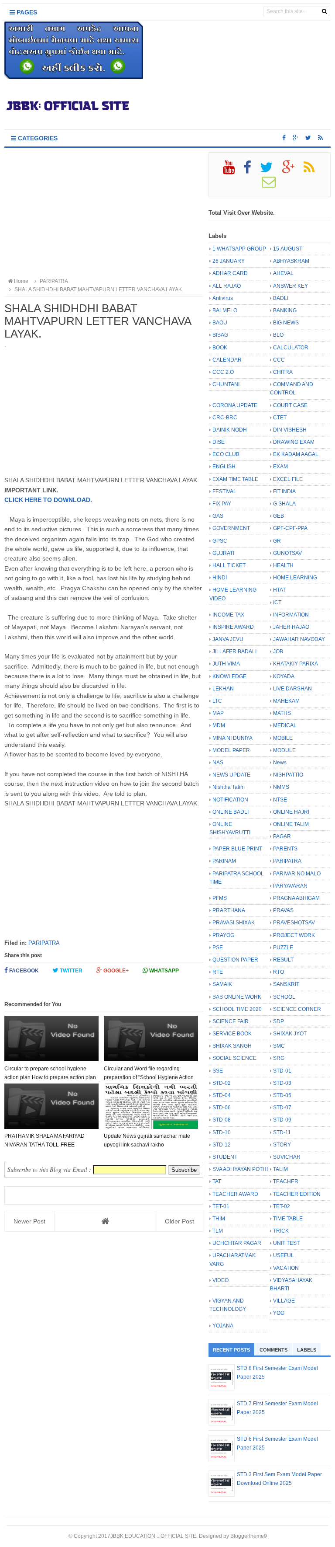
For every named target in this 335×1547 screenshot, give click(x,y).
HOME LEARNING (295, 578)
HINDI (219, 578)
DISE (218, 442)
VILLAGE (284, 1301)
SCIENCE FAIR (230, 1021)
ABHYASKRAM (291, 261)
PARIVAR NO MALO (297, 874)
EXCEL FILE (288, 479)
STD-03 (282, 1083)
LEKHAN (223, 689)
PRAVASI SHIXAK (233, 923)
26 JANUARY (228, 261)
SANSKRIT (286, 984)
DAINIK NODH (229, 430)
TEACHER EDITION (297, 1194)
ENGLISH (224, 466)
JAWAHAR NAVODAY (299, 639)
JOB (278, 651)
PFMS (219, 898)
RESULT (283, 960)
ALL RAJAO (226, 286)
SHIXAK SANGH (232, 1046)
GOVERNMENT (231, 528)
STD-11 (282, 1132)
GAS (217, 516)
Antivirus (222, 298)
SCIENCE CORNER (297, 1009)
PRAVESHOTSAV (294, 923)
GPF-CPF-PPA (290, 528)
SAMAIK (222, 984)
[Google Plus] (292, 170)
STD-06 (221, 1108)
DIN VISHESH (290, 430)
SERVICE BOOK (232, 1034)
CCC (279, 360)
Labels (306, 1349)
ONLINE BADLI (230, 812)
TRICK (281, 1231)
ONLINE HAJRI (291, 812)
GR (277, 541)
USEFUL (283, 1255)
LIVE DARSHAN (292, 689)
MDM (218, 725)
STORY (282, 1145)
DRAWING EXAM (293, 442)
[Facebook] (251, 170)
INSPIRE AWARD (233, 627)
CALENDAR (227, 360)
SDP (278, 1021)
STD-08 (221, 1120)
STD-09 (282, 1120)
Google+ (115, 971)
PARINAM (224, 861)
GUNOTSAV (287, 553)
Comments (273, 1349)
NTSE (280, 800)
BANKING (285, 310)
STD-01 (282, 1071)
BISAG (220, 335)
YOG (278, 1313)
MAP (218, 713)
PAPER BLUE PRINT (237, 849)
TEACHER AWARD (235, 1194)
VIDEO (220, 1280)
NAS (217, 763)
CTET (280, 418)
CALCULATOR (290, 348)
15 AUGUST (287, 249)
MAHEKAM (286, 701)
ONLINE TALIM (291, 824)
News (280, 763)
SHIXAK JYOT (290, 1034)
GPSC (219, 541)
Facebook (23, 971)
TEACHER (285, 1181)
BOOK (219, 348)
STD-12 (221, 1145)
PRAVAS (283, 910)
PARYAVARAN (290, 886)
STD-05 (282, 1095)
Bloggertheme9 (248, 1536)
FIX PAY (221, 504)
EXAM (280, 466)
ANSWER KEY (290, 286)
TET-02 (281, 1206)
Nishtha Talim (228, 787)
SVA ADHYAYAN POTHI (240, 1169)
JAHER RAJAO (291, 627)
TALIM (280, 1169)
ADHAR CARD (230, 273)
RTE (217, 972)
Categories (37, 138)
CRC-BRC (224, 418)
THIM (218, 1219)
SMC (279, 1046)
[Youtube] (232, 170)
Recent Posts (231, 1349)
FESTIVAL (224, 491)
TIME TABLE (288, 1219)
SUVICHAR (287, 1157)
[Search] (324, 11)
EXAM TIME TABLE (235, 479)
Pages (26, 12)
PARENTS (285, 849)
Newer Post (29, 1221)
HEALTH (283, 565)
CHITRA (283, 372)
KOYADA (283, 676)
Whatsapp (163, 971)
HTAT (279, 590)
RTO (278, 972)
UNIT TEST (286, 1243)
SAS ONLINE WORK (236, 997)
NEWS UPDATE (231, 775)
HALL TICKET (229, 565)
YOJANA (222, 1326)
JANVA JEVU (227, 639)
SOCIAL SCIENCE (234, 1058)
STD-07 (282, 1108)
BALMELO (224, 310)
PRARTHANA (228, 910)
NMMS (281, 787)
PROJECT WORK (294, 935)
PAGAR (282, 836)
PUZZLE (283, 947)
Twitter (70, 971)
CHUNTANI (225, 384)
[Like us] (284, 137)
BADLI (280, 298)
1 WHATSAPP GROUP (239, 249)
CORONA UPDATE (234, 405)
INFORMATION (291, 615)
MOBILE (283, 738)
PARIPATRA (44, 943)
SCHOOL (284, 997)
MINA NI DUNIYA (232, 738)
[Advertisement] (103, 213)
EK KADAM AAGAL (295, 454)
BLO (278, 335)
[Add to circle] (295, 137)
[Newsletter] (272, 185)
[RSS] (313, 170)
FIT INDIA (284, 491)
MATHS (282, 713)
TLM (217, 1231)
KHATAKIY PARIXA (295, 664)
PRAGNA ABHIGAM (296, 898)
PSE (217, 947)
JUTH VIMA (226, 664)
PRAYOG (223, 935)
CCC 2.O (223, 372)
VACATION (286, 1268)
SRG (278, 1058)
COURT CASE (290, 405)
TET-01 (220, 1206)
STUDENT (224, 1157)
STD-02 (221, 1083)
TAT (216, 1181)
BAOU (219, 323)
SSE (217, 1071)
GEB (278, 516)
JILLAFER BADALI (234, 651)
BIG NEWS (286, 323)
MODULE (284, 750)
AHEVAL (283, 273)
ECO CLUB (225, 454)
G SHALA (284, 504)
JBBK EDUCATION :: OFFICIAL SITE (153, 1536)
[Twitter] (270, 170)
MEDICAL (285, 725)
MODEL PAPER (231, 750)
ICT (277, 602)
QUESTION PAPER (235, 960)
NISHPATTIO (288, 775)
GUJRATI (223, 553)
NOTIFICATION (230, 800)
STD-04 (221, 1095)
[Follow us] (308, 137)
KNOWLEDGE (229, 676)
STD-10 (221, 1132)
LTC (217, 701)
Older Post (179, 1221)
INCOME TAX (228, 615)
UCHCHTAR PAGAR (236, 1243)
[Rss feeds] (320, 137)
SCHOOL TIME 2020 (237, 1009)
